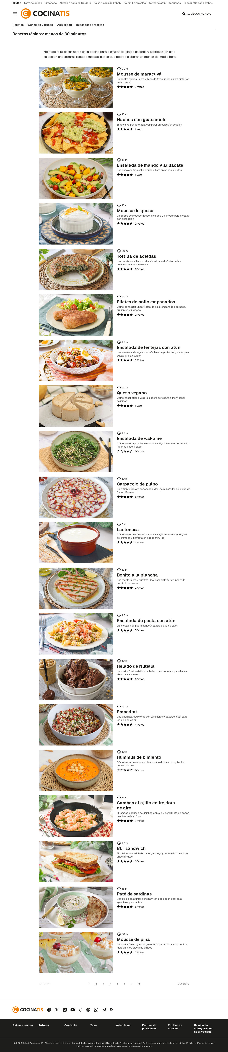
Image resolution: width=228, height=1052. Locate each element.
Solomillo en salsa (135, 3)
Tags (93, 1025)
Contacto (70, 1025)
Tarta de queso (33, 3)
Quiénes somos (22, 1025)
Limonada (51, 3)
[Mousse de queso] (76, 224)
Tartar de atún (157, 3)
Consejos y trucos (40, 25)
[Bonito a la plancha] (76, 588)
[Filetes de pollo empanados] (76, 315)
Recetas (18, 25)
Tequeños (175, 3)
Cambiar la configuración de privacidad (203, 1028)
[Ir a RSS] (112, 1010)
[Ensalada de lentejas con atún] (76, 360)
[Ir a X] (57, 1010)
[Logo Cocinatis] (27, 1010)
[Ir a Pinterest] (88, 1010)
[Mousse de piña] (76, 952)
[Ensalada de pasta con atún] (76, 633)
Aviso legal (123, 1025)
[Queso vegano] (76, 406)
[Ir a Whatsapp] (96, 1010)
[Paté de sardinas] (76, 907)
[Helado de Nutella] (76, 679)
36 (139, 983)
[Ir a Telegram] (104, 1010)
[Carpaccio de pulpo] (76, 497)
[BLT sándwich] (76, 861)
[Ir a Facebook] (49, 1010)
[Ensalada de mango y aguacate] (76, 178)
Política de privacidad (149, 1027)
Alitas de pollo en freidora (75, 3)
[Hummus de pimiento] (76, 770)
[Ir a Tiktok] (80, 1010)
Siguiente (183, 983)
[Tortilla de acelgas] (76, 269)
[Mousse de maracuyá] (76, 87)
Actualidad (64, 25)
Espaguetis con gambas (198, 3)
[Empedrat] (76, 725)
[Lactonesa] (76, 542)
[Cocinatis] (46, 13)
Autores (43, 1025)
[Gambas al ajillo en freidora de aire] (76, 816)
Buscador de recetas (90, 25)
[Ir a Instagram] (65, 1010)
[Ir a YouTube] (73, 1010)
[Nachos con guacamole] (76, 133)
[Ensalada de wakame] (76, 451)
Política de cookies (175, 1027)
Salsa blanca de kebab (107, 3)
